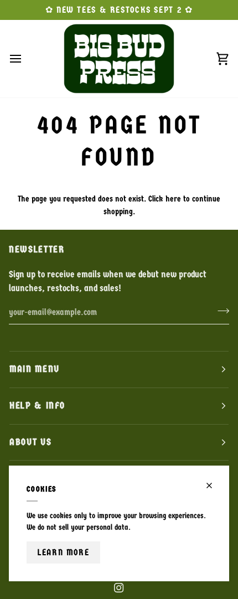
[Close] (214, 485)
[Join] (220, 310)
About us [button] (30, 442)
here (173, 199)
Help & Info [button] (37, 405)
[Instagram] (119, 588)
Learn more (63, 552)
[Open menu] (25, 58)
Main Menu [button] (34, 369)
